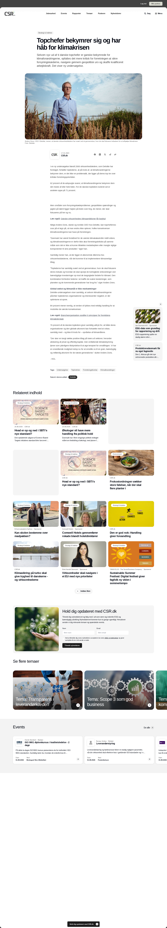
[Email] (110, 154)
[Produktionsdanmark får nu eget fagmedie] (147, 351)
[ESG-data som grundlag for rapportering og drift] (147, 324)
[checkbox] (63, 639)
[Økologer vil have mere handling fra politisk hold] (83, 420)
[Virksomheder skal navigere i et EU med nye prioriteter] (83, 559)
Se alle (147, 727)
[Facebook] (94, 154)
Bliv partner (155, 4)
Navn (64, 628)
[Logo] (10, 13)
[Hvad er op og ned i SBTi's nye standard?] (36, 420)
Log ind (143, 4)
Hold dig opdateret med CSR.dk (82, 924)
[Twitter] (104, 154)
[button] (160, 304)
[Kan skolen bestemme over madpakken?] (36, 519)
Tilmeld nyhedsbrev (72, 645)
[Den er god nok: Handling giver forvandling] (131, 519)
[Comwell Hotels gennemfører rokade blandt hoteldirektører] (83, 519)
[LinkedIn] (99, 154)
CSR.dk (64, 155)
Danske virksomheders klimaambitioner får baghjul (83, 219)
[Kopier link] (115, 154)
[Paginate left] (14, 690)
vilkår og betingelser (111, 638)
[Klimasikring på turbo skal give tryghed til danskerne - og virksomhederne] (36, 561)
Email (98, 628)
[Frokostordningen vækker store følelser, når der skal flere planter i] (131, 470)
